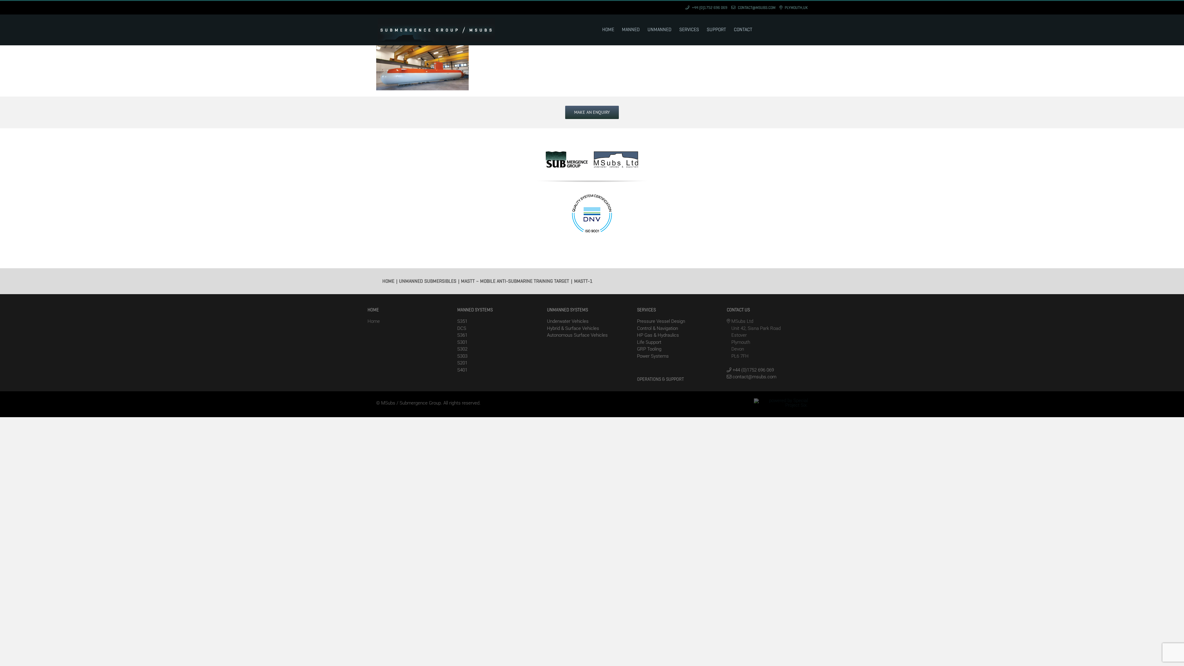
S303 (462, 356)
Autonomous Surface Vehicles (577, 335)
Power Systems (653, 356)
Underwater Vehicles (568, 321)
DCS (461, 328)
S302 (462, 349)
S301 (462, 342)
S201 (462, 363)
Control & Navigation (657, 328)
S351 (462, 321)
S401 (462, 370)
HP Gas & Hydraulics (658, 335)
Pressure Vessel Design (661, 321)
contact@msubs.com (753, 377)
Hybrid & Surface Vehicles (573, 328)
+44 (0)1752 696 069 (752, 370)
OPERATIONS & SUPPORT (660, 379)
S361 (462, 335)
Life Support (649, 342)
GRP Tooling (649, 349)
